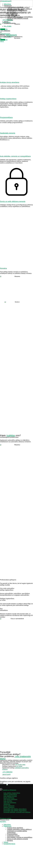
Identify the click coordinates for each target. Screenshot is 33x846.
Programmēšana (6, 117)
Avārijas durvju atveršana (9, 82)
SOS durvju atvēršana (10, 799)
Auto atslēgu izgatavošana (12, 793)
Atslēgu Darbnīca (9, 807)
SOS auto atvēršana (10, 802)
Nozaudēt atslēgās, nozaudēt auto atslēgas (17, 812)
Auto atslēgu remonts (10, 796)
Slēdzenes (7, 804)
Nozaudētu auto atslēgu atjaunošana (15, 809)
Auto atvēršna (8, 801)
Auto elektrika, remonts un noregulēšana (15, 156)
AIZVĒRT (3, 821)
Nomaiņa (3, 268)
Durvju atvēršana (9, 797)
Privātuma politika (5, 818)
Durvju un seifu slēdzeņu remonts (17, 18)
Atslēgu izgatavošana (8, 99)
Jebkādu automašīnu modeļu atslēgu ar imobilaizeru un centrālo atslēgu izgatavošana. (19, 831)
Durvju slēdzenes (9, 805)
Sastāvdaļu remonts (7, 133)
